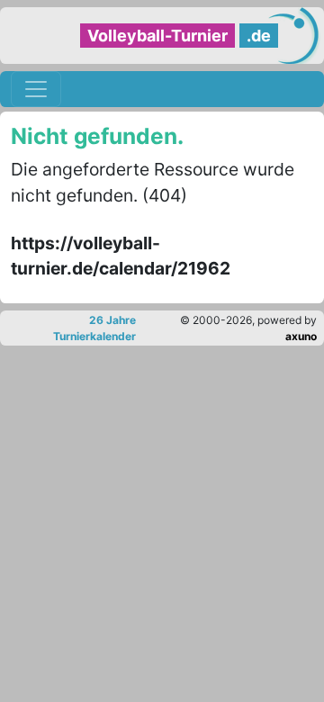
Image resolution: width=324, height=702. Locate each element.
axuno (301, 336)
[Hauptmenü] (36, 89)
